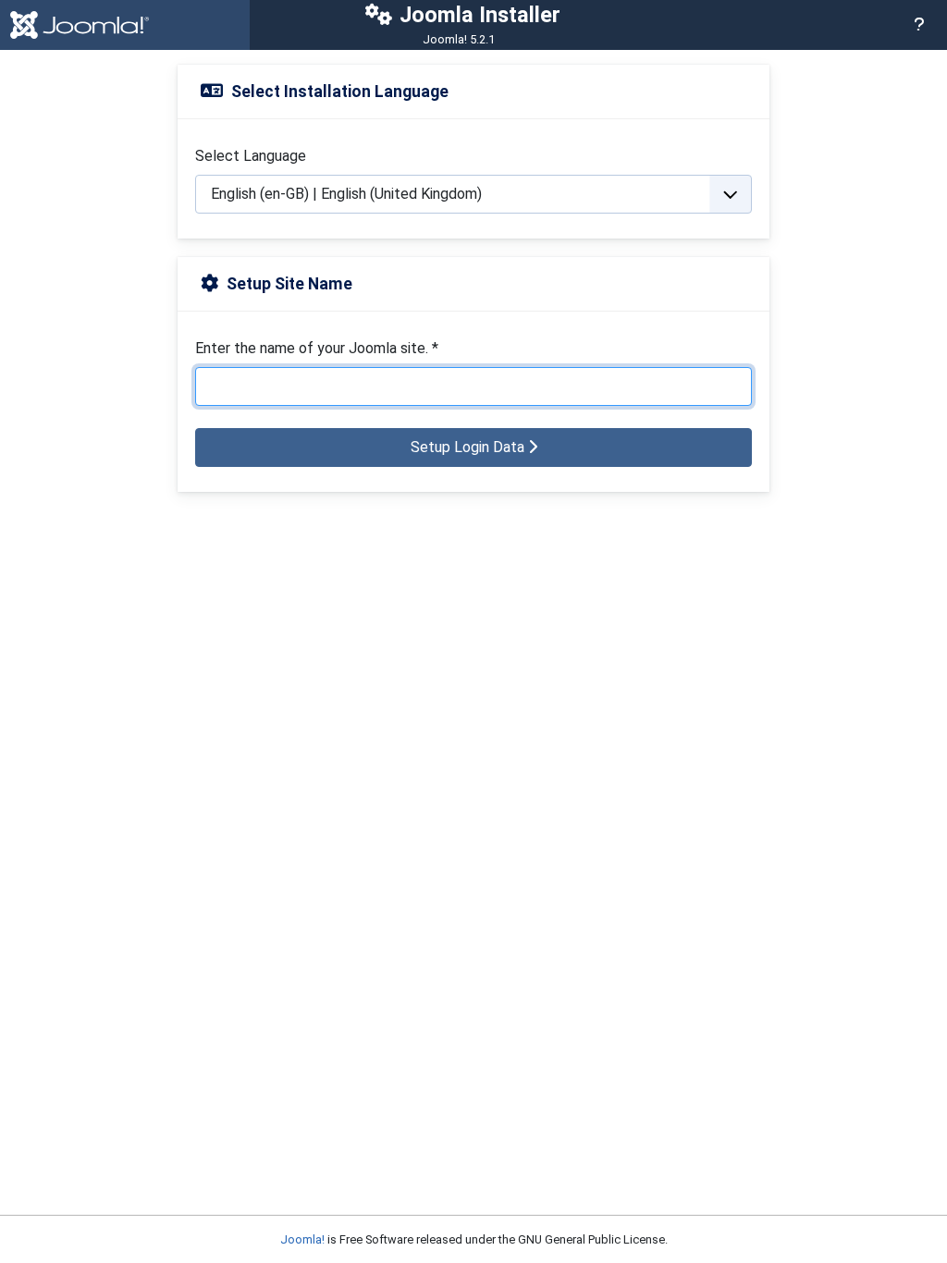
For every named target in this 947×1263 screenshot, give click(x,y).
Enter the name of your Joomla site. (316, 348)
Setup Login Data (469, 447)
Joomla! (302, 1239)
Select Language (250, 156)
